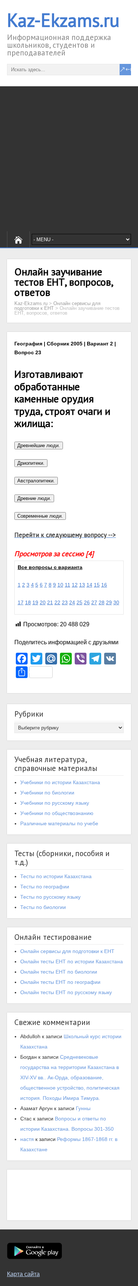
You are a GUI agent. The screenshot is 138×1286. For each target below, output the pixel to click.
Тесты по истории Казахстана (56, 876)
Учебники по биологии (47, 793)
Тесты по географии (44, 887)
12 (75, 585)
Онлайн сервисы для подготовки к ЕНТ (67, 951)
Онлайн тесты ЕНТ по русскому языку (66, 992)
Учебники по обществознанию (56, 813)
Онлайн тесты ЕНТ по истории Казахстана (71, 961)
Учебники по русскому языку (54, 803)
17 (21, 602)
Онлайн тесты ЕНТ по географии (60, 982)
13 (82, 585)
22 (57, 602)
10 (60, 585)
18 (28, 602)
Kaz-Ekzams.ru (63, 20)
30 (116, 602)
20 (43, 602)
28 (102, 602)
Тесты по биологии (43, 907)
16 (104, 585)
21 (50, 602)
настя (27, 1139)
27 (94, 602)
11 (67, 585)
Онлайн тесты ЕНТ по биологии (58, 972)
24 (72, 602)
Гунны (83, 1108)
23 (65, 602)
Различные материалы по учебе (59, 823)
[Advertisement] (69, 159)
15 (97, 585)
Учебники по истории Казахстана (60, 782)
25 (79, 602)
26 (87, 602)
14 (89, 585)
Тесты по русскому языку (50, 897)
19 (35, 602)
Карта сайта (23, 1274)
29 (109, 602)
